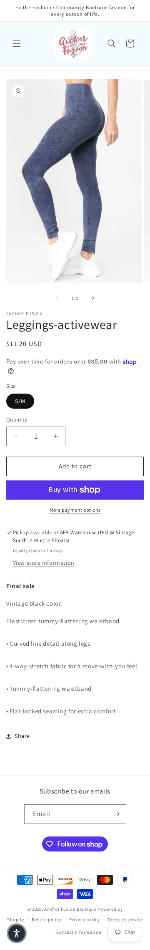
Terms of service (125, 919)
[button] (17, 43)
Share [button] (22, 736)
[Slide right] (93, 298)
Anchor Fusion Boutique (71, 909)
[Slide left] (57, 298)
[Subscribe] (117, 814)
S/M (20, 401)
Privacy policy (84, 919)
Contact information (78, 932)
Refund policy (46, 919)
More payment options (75, 510)
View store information (44, 562)
